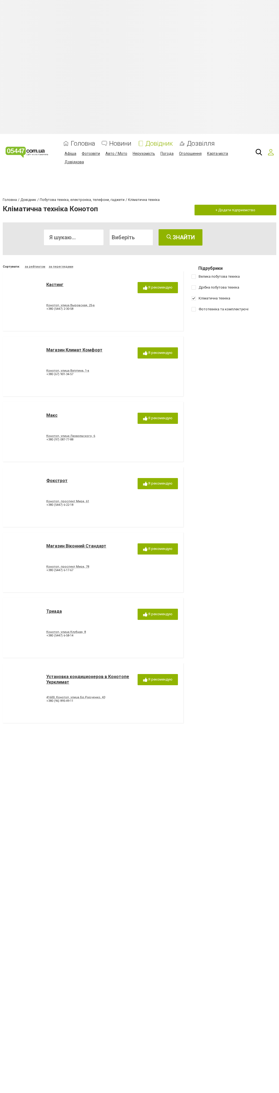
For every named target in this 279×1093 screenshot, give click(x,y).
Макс (51, 415)
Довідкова (74, 162)
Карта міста (217, 153)
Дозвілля (201, 143)
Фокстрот (57, 480)
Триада (54, 611)
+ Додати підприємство (235, 210)
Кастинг (54, 284)
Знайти (183, 237)
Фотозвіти (91, 153)
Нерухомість (144, 153)
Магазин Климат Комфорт (74, 350)
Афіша (70, 153)
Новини (120, 143)
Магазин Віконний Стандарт (76, 546)
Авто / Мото (116, 153)
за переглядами (61, 266)
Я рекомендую (159, 287)
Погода (167, 153)
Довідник (159, 143)
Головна (83, 143)
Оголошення (190, 153)
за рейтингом (35, 266)
